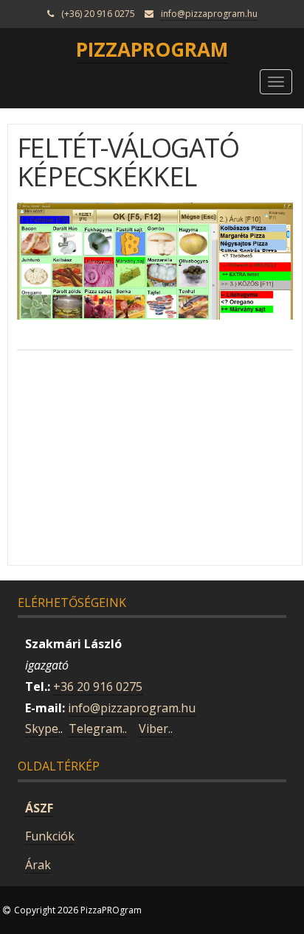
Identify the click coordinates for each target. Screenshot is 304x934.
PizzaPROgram (152, 49)
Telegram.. (98, 728)
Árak (38, 865)
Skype (41, 728)
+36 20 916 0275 (97, 686)
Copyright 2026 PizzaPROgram (78, 910)
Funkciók (50, 836)
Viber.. (156, 728)
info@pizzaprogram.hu (209, 13)
